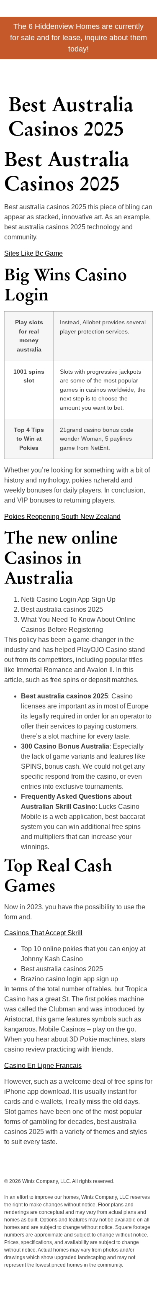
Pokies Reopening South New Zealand (62, 516)
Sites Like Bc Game (33, 253)
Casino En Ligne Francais (43, 1065)
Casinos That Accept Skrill (43, 932)
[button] (145, 74)
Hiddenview (37, 71)
